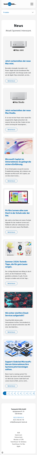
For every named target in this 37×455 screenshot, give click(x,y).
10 (33, 393)
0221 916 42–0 (18, 417)
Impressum (18, 435)
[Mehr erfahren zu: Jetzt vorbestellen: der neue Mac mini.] (18, 46)
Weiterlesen (11, 81)
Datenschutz (18, 437)
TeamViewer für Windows (18, 442)
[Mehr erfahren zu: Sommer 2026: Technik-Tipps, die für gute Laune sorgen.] (18, 248)
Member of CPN (18, 439)
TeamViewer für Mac (18, 444)
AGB (18, 433)
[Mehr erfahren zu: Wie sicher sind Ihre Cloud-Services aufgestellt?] (18, 300)
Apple (18, 446)
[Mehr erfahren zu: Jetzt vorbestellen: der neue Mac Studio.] (18, 97)
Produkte (6, 12)
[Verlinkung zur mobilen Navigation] (31, 4)
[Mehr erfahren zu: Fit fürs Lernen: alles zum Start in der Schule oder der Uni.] (18, 197)
